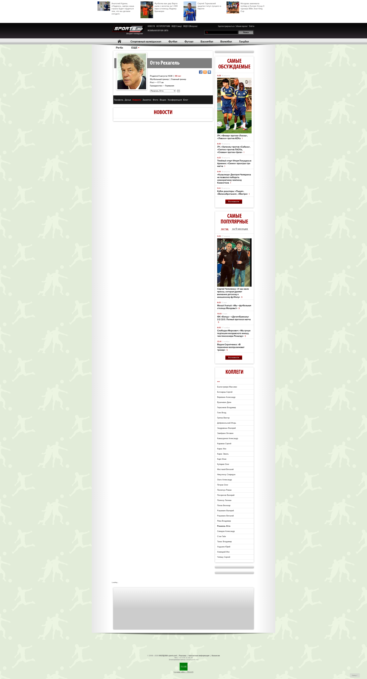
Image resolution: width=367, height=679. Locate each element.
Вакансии (216, 656)
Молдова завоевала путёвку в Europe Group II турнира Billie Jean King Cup (252, 7)
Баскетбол (207, 41)
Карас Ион (221, 449)
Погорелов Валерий (225, 495)
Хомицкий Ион (223, 552)
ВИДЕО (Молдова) (190, 26)
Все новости (233, 202)
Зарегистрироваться (226, 26)
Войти (251, 26)
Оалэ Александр (224, 480)
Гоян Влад (221, 413)
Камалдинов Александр (227, 438)
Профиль (118, 99)
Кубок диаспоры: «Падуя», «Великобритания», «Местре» (233, 192)
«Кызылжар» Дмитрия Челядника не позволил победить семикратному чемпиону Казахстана (234, 178)
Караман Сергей (224, 443)
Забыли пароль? (242, 26)
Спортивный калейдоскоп (145, 41)
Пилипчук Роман (224, 490)
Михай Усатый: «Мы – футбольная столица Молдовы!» (234, 306)
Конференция (175, 99)
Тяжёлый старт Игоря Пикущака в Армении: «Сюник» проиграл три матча (234, 163)
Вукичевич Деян (224, 402)
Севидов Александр (226, 531)
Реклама (182, 656)
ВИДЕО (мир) (177, 26)
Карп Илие (221, 459)
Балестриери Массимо (227, 387)
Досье (128, 99)
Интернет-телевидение (135, 34)
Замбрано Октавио (225, 433)
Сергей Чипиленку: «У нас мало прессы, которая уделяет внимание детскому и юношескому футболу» (233, 292)
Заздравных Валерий (226, 428)
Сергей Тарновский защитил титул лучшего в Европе (209, 6)
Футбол (172, 41)
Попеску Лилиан (224, 500)
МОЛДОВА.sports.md (168, 656)
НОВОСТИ (151, 26)
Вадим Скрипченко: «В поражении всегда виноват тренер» (230, 347)
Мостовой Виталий (225, 469)
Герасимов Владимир (226, 407)
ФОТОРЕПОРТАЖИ (163, 26)
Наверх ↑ (355, 675)
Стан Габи (221, 536)
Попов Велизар (223, 505)
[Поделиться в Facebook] (200, 72)
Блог (185, 99)
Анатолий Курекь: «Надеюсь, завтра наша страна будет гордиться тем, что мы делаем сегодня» (123, 8)
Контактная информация (199, 656)
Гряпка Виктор (223, 418)
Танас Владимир (224, 541)
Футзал (189, 41)
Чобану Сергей (223, 557)
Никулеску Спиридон (226, 474)
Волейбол (226, 41)
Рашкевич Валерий (225, 511)
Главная (119, 41)
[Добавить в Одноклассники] (205, 72)
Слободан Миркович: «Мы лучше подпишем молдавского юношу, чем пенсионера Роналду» (233, 333)
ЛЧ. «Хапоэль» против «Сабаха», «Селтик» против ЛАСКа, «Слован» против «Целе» (233, 149)
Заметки (146, 99)
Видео (163, 99)
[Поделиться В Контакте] (209, 72)
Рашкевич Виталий (225, 516)
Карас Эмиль (223, 454)
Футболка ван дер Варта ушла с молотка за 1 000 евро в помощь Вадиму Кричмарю (166, 7)
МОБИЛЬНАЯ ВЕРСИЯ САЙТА (158, 31)
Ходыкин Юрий (223, 547)
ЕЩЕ (134, 47)
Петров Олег (222, 485)
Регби (119, 47)
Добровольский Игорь (226, 423)
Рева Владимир (224, 521)
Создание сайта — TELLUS (183, 672)
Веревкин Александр (226, 397)
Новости (136, 99)
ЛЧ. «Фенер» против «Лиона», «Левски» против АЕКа (232, 137)
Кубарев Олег (223, 464)
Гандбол (244, 41)
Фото (155, 99)
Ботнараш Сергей (224, 392)
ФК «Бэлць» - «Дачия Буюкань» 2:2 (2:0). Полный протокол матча (234, 319)
